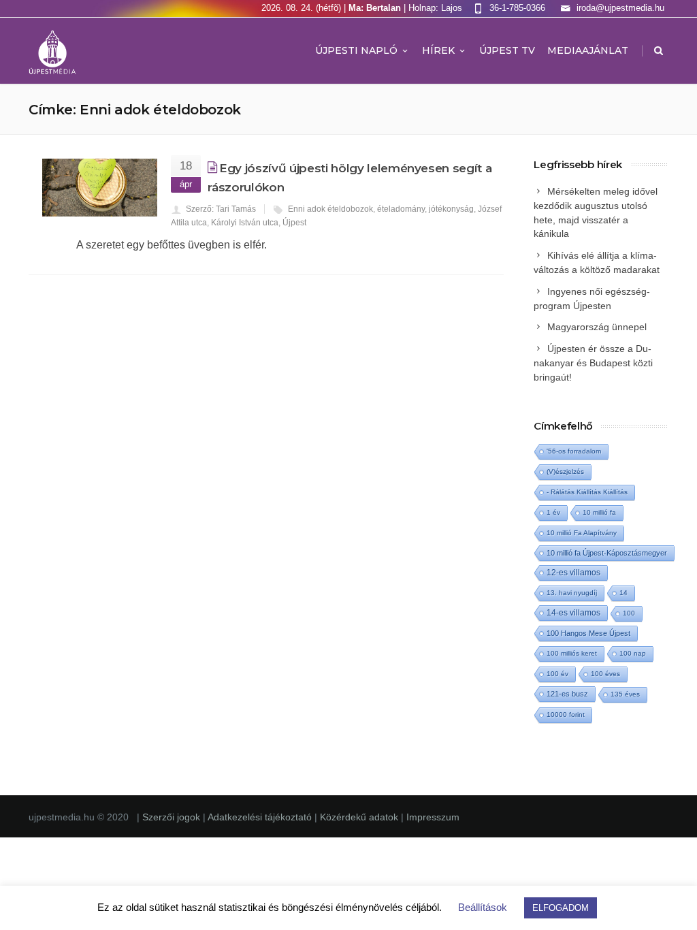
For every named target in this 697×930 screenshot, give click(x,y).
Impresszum (432, 817)
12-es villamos (573, 572)
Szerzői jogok (172, 817)
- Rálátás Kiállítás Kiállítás (587, 492)
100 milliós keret (572, 653)
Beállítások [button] (482, 907)
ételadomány (401, 209)
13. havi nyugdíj (572, 592)
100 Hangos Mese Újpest (588, 633)
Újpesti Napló (356, 50)
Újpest (294, 222)
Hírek (438, 50)
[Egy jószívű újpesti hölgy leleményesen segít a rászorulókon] (99, 188)
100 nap (632, 653)
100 (629, 613)
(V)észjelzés (565, 471)
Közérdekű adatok (359, 817)
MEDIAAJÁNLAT (587, 50)
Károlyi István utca (244, 222)
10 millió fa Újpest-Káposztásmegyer (607, 553)
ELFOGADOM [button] (560, 908)
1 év (553, 512)
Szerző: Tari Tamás (221, 209)
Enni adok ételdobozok (330, 209)
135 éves (625, 694)
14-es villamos (573, 613)
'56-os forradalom (574, 451)
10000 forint (566, 714)
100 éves (605, 673)
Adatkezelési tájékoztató (261, 817)
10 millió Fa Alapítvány (582, 532)
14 (623, 592)
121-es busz (567, 694)
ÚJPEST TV (507, 50)
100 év (557, 673)
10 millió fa (599, 512)
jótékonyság (451, 209)
